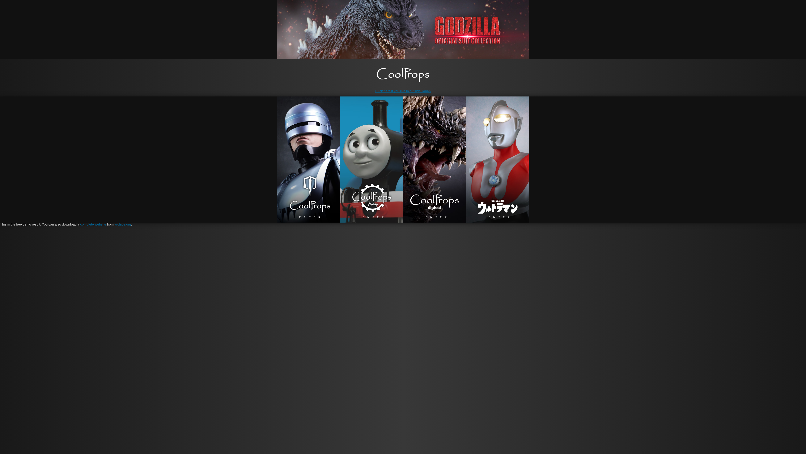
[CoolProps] (403, 75)
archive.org (122, 224)
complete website (93, 224)
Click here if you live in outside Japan (403, 91)
